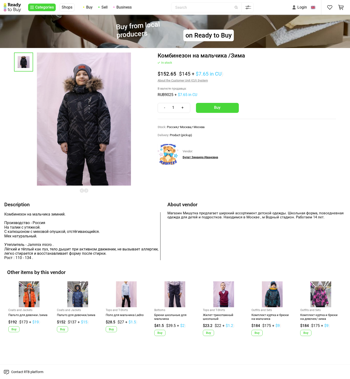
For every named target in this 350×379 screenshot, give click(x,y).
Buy (89, 7)
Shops (67, 7)
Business (124, 7)
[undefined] (82, 190)
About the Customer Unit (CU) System (183, 80)
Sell (104, 7)
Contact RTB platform (27, 372)
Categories (44, 7)
